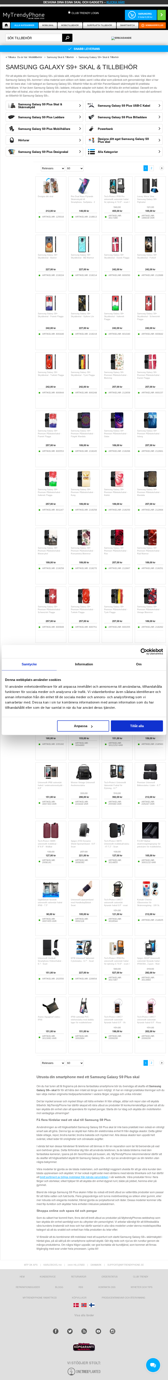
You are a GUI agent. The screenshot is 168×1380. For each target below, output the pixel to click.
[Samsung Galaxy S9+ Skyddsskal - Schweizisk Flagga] (150, 310)
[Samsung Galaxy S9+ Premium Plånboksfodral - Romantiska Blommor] (84, 544)
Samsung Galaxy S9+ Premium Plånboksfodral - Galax (116, 434)
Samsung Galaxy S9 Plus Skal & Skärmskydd (40, 105)
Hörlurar (23, 140)
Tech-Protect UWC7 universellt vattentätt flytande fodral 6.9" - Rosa (149, 1020)
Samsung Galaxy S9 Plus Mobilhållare (44, 128)
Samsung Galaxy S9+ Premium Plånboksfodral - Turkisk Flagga (82, 609)
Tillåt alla (137, 726)
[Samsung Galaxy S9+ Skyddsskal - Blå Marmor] (84, 251)
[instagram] (112, 1331)
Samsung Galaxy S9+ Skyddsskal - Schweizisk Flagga (148, 316)
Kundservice (48, 1276)
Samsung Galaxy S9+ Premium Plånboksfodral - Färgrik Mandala (82, 434)
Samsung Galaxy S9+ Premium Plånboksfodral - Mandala (149, 492)
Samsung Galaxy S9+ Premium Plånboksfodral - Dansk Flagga (149, 375)
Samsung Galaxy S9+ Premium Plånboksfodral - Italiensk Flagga (49, 492)
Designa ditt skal (45, 196)
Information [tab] (84, 664)
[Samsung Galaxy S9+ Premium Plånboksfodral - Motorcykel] (51, 544)
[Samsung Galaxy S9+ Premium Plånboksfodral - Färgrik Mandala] (84, 427)
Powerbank (105, 128)
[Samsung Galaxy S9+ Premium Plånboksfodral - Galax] (117, 427)
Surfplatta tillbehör (99, 25)
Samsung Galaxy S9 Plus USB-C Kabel (124, 105)
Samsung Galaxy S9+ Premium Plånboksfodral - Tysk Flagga (116, 609)
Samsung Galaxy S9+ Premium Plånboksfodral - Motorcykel (49, 551)
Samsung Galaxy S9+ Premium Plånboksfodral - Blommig (116, 375)
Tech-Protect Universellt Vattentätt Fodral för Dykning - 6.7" (115, 785)
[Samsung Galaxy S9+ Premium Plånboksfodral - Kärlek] (117, 486)
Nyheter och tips (141, 1287)
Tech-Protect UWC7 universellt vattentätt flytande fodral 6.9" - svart (116, 902)
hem (22, 1276)
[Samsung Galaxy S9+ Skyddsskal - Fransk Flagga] (51, 310)
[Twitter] (70, 1331)
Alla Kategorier (108, 151)
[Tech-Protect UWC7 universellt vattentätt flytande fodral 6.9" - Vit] (117, 1013)
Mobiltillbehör (70, 25)
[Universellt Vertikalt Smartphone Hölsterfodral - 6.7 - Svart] (51, 954)
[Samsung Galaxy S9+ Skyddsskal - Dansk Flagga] (117, 251)
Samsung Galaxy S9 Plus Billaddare (122, 117)
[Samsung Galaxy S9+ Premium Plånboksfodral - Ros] (117, 544)
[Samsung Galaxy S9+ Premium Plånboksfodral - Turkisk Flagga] (84, 603)
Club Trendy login (85, 13)
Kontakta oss (107, 1287)
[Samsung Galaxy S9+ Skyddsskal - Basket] (51, 251)
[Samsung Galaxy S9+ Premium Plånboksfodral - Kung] (84, 486)
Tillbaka (12, 57)
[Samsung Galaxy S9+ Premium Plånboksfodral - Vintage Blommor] (150, 603)
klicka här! (116, 2)
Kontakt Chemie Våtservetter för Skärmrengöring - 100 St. (148, 902)
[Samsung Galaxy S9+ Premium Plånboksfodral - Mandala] (150, 486)
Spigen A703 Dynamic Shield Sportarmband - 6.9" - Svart (83, 844)
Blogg (59, 1287)
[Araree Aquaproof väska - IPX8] (51, 1013)
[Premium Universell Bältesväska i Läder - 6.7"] (150, 779)
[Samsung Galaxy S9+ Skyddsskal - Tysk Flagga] (84, 369)
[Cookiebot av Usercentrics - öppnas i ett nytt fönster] (144, 651)
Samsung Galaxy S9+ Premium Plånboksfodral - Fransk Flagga (49, 434)
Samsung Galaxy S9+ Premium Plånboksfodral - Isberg (149, 434)
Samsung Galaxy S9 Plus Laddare (41, 117)
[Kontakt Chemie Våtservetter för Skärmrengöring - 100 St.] (150, 896)
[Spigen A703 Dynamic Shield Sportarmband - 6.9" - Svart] (84, 837)
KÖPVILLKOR (79, 1297)
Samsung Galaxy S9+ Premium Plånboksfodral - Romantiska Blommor (82, 551)
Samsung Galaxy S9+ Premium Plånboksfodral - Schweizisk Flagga (49, 609)
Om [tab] (139, 664)
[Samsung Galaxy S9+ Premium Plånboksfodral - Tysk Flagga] (117, 603)
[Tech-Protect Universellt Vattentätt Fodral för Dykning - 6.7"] (117, 779)
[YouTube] (98, 1331)
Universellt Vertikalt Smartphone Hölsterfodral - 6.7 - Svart (50, 961)
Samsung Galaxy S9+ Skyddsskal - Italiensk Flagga (114, 316)
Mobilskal (48, 25)
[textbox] (38, 38)
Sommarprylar (154, 25)
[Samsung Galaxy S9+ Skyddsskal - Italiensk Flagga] (117, 310)
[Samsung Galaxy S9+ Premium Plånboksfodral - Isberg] (150, 427)
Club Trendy (140, 1276)
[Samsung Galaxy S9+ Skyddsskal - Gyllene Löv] (84, 310)
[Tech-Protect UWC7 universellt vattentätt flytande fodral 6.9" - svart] (117, 896)
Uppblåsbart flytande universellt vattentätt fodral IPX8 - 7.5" (50, 902)
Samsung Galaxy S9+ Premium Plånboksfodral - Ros (116, 551)
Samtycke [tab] (29, 664)
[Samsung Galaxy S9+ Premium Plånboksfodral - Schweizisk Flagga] (51, 603)
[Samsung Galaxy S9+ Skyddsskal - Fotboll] (150, 251)
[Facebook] (55, 1331)
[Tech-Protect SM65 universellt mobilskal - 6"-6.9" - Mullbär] (51, 837)
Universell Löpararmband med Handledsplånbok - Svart (82, 902)
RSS (81, 1287)
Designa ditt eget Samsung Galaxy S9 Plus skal (123, 140)
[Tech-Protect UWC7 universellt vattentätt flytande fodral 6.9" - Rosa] (150, 1013)
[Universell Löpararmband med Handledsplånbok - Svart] (84, 896)
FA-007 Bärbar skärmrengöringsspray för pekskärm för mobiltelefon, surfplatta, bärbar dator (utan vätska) (150, 846)
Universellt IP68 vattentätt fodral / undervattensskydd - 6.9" (50, 785)
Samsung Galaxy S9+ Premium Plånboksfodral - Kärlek (116, 492)
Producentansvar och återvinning (123, 1297)
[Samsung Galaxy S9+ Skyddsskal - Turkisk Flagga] (51, 369)
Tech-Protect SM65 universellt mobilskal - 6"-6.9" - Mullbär (48, 844)
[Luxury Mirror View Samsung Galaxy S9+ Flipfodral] (150, 193)
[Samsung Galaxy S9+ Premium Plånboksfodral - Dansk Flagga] (150, 369)
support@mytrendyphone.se (125, 1264)
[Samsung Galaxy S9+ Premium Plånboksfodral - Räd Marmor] (150, 544)
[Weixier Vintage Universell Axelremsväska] (84, 779)
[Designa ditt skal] (51, 193)
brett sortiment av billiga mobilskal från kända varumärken (74, 1177)
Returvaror (78, 1276)
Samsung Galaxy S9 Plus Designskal (43, 151)
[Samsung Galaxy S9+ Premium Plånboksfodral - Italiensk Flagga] (51, 486)
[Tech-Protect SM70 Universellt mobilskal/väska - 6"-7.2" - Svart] (117, 837)
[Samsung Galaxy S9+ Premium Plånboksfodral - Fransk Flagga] (51, 427)
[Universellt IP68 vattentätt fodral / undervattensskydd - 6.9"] (51, 779)
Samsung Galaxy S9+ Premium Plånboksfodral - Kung (82, 492)
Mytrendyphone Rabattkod (40, 1297)
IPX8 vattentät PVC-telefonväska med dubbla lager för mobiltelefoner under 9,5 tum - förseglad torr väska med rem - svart (83, 1022)
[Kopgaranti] (84, 1350)
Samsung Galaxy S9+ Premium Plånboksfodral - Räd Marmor (149, 551)
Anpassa (80, 726)
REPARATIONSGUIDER (28, 1287)
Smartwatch (127, 25)
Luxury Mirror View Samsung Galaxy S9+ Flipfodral (147, 199)
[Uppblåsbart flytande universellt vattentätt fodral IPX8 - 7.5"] (51, 896)
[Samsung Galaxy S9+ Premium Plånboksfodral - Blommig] (117, 369)
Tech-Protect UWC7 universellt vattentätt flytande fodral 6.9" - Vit (115, 1020)
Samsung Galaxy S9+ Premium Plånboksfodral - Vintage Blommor (149, 609)
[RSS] (84, 1331)
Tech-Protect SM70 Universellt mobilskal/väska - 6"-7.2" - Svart (116, 844)
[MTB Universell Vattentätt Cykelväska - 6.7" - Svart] (84, 954)
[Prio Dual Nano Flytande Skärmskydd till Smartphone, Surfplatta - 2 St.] (84, 193)
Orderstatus (110, 1276)
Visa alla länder (84, 1315)
